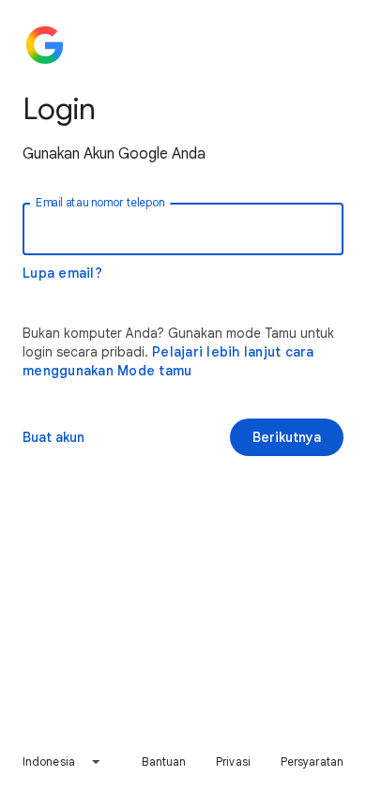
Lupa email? (62, 273)
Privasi (233, 761)
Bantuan (164, 761)
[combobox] (62, 762)
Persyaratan (312, 761)
